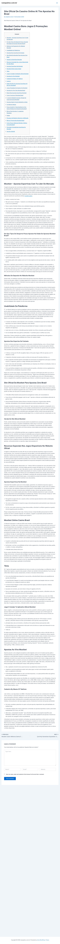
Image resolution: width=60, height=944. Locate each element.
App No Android (11, 131)
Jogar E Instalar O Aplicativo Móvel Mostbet (17, 73)
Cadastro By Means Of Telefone (15, 78)
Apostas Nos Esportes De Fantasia (15, 52)
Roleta (8, 115)
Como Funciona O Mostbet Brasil (15, 95)
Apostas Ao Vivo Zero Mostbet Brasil (16, 90)
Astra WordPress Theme (43, 940)
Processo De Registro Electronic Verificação (17, 118)
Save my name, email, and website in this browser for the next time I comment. (25, 774)
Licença (9, 81)
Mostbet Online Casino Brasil (14, 68)
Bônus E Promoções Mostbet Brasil (15, 120)
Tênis (8, 71)
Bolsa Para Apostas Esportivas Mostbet (16, 93)
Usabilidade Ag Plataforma (13, 50)
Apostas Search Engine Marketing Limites (17, 102)
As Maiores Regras (11, 104)
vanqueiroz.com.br (9, 3)
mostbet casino (28, 196)
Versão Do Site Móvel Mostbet (14, 59)
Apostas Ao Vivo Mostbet (13, 76)
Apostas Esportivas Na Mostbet (15, 66)
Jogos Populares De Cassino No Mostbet (17, 88)
